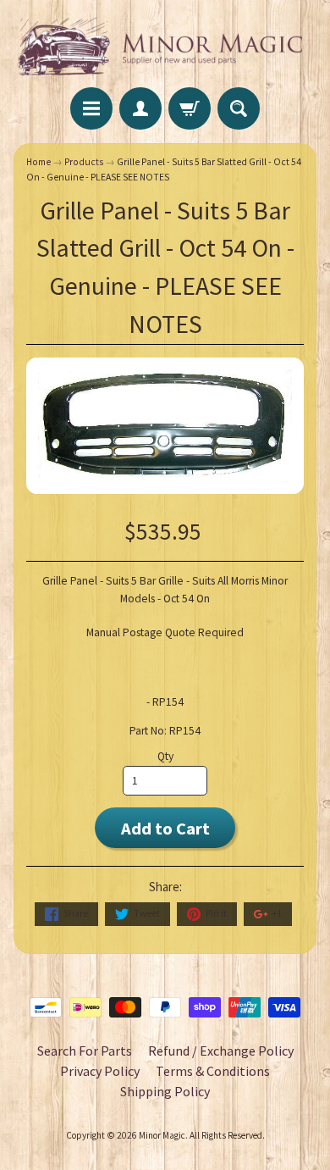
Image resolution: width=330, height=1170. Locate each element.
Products (83, 162)
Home (38, 162)
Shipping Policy (165, 1091)
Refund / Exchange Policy (221, 1050)
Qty (165, 756)
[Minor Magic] (165, 46)
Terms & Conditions (213, 1070)
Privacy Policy (100, 1070)
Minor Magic (162, 1135)
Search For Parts (84, 1050)
